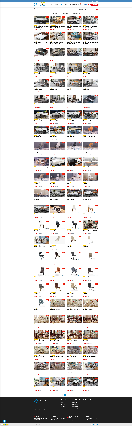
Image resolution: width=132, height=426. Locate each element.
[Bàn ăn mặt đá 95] (74, 83)
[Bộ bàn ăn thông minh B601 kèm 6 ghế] (57, 209)
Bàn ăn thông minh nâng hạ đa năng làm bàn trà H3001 (90, 43)
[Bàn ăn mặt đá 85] (57, 83)
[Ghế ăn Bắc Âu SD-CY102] (41, 271)
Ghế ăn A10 (36, 230)
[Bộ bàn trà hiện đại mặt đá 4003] (41, 130)
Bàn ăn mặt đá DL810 (87, 58)
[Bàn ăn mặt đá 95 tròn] (74, 67)
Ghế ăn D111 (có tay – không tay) (89, 136)
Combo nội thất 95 (86, 73)
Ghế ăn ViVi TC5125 (37, 309)
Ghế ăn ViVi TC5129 (54, 293)
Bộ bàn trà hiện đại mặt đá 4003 (39, 136)
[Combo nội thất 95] (90, 67)
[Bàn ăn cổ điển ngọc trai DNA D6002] (57, 366)
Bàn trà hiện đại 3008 (54, 199)
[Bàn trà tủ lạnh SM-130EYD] (90, 99)
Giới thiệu (62, 402)
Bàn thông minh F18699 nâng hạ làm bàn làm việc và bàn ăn (73, 43)
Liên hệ (62, 408)
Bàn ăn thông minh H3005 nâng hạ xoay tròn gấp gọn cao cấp (41, 27)
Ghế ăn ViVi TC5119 (70, 293)
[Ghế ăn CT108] (74, 224)
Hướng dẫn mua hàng (75, 408)
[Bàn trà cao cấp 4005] (90, 114)
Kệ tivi (70, 4)
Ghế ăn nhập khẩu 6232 (87, 262)
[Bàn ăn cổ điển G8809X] (90, 319)
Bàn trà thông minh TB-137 (39, 58)
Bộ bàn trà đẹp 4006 (70, 120)
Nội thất (61, 4)
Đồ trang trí (74, 4)
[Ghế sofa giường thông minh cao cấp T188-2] (41, 36)
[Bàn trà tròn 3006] (41, 209)
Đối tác (62, 410)
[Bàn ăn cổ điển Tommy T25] (90, 334)
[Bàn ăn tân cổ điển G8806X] (41, 334)
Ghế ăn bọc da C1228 (87, 152)
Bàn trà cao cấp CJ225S (54, 120)
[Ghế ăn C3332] (41, 256)
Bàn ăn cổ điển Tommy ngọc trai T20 (57, 356)
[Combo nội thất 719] (90, 83)
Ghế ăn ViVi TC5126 (86, 277)
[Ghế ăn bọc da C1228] (90, 146)
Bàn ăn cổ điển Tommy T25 (88, 340)
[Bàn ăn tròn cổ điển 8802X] (90, 303)
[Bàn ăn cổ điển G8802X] (57, 334)
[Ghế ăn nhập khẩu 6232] (90, 256)
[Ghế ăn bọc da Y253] (57, 146)
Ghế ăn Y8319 (85, 183)
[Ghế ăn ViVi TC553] (90, 287)
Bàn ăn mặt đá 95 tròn (71, 73)
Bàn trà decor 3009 (70, 199)
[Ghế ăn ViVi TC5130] (41, 287)
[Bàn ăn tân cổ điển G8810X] (74, 319)
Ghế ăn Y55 (52, 183)
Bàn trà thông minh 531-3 (55, 167)
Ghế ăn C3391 (36, 199)
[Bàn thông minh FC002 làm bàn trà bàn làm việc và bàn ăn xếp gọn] (57, 20)
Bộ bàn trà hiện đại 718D (87, 387)
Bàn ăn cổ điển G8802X (54, 340)
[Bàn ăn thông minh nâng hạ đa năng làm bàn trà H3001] (90, 36)
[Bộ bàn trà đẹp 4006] (74, 114)
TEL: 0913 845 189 (94, 4)
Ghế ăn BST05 (85, 246)
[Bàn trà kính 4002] (57, 130)
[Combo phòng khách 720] (57, 99)
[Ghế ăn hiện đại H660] (74, 146)
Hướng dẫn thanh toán (75, 410)
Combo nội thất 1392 (54, 73)
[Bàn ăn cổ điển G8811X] (57, 319)
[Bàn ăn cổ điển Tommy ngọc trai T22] (41, 350)
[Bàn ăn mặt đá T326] (74, 52)
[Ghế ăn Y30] (74, 177)
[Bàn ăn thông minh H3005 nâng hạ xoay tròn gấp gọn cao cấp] (41, 20)
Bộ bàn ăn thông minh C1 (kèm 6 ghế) (41, 167)
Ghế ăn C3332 (36, 262)
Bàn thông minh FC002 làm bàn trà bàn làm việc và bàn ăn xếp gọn (57, 27)
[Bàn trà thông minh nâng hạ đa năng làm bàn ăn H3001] (74, 20)
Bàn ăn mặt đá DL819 (54, 58)
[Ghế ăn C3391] (41, 193)
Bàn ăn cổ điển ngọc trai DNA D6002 (57, 372)
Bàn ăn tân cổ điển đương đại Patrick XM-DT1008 (89, 373)
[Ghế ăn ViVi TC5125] (41, 303)
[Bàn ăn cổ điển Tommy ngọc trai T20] (57, 350)
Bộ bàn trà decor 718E (71, 387)
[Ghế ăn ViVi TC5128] (74, 271)
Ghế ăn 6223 (69, 262)
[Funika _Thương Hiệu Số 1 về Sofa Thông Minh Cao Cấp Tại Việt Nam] (39, 4)
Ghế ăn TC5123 (53, 246)
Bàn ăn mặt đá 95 (70, 89)
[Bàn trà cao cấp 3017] (90, 193)
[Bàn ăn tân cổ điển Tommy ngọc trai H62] (74, 303)
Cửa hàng (39, 10)
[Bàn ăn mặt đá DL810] (90, 52)
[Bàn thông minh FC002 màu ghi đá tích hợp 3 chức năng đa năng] (90, 20)
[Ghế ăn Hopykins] (57, 256)
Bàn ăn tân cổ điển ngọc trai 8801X (40, 325)
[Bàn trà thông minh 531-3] (57, 161)
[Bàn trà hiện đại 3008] (57, 193)
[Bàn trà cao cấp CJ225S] (57, 114)
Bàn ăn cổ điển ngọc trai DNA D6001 (73, 372)
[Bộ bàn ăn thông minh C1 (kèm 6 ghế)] (41, 161)
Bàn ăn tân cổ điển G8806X (39, 340)
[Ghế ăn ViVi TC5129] (57, 287)
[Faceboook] (91, 424)
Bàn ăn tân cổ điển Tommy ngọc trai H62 (74, 309)
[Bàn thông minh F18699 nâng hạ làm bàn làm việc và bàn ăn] (74, 36)
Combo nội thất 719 (86, 89)
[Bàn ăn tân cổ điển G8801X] (74, 334)
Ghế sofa (56, 4)
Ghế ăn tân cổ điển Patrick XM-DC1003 (41, 246)
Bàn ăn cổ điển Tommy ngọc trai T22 (40, 356)
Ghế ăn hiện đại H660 (71, 152)
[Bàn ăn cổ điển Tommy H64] (57, 303)
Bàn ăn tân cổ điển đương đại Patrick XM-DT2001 (40, 388)
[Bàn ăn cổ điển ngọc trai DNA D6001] (74, 366)
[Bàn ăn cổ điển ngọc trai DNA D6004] (90, 350)
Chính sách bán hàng (75, 406)
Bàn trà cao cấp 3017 (87, 199)
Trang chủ (51, 4)
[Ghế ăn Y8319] (90, 177)
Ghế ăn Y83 (36, 183)
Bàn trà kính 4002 (53, 136)
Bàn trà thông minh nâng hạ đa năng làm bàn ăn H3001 (74, 27)
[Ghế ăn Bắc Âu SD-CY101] (57, 271)
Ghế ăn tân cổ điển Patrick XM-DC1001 (90, 230)
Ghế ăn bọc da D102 (37, 152)
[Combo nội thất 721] (41, 99)
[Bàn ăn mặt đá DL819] (57, 52)
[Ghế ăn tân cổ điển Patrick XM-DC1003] (41, 240)
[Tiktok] (97, 424)
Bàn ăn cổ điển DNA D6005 (72, 356)
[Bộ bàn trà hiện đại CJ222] (41, 114)
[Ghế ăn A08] (90, 209)
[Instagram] (93, 424)
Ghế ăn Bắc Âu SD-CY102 (38, 277)
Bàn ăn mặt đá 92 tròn (38, 73)
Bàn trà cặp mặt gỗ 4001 (71, 136)
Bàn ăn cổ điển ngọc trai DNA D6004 (89, 356)
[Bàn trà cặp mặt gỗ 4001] (74, 130)
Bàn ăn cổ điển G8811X (54, 325)
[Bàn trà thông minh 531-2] (74, 161)
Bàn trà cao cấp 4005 (87, 120)
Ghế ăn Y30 (69, 183)
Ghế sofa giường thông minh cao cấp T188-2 (40, 43)
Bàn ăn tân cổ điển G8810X (72, 325)
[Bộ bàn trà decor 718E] (74, 381)
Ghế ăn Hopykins (53, 262)
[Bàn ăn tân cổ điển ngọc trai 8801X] (41, 319)
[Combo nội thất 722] (74, 99)
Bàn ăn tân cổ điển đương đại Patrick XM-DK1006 (57, 388)
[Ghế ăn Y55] (57, 177)
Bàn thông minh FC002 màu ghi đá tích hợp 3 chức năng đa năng (90, 27)
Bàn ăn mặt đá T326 (70, 58)
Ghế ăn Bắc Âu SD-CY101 (55, 277)
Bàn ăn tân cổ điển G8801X (72, 340)
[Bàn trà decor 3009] (74, 193)
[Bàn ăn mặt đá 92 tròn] (41, 67)
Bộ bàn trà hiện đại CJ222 (38, 120)
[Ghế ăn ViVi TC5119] (74, 287)
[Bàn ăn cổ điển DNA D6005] (74, 350)
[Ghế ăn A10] (41, 224)
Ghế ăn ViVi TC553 (86, 293)
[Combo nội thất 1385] (41, 83)
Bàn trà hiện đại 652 (86, 167)
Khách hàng (63, 404)
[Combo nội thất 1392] (57, 67)
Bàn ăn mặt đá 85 (53, 89)
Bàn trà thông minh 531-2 (71, 167)
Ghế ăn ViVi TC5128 (70, 277)
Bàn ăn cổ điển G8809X (87, 325)
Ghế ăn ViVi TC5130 (37, 293)
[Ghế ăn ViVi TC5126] (90, 271)
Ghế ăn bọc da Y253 (54, 152)
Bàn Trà (66, 4)
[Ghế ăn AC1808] (74, 209)
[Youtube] (95, 424)
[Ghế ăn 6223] (74, 256)
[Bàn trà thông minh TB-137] (41, 52)
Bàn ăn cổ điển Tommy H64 (55, 309)
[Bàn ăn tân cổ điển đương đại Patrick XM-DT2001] (41, 381)
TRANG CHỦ (35, 10)
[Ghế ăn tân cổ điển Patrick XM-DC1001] (90, 224)
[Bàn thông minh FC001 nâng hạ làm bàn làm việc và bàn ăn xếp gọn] (57, 36)
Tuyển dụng (63, 406)
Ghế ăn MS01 (52, 230)
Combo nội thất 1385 (38, 89)
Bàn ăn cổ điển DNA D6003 (39, 372)
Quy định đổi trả (74, 402)
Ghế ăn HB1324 (69, 246)
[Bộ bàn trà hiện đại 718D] (90, 381)
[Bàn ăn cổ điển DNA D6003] (41, 366)
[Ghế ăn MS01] (57, 224)
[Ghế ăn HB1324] (74, 240)
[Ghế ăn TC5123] (57, 240)
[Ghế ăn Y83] (41, 177)
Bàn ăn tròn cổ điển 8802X (88, 309)
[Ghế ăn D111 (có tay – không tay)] (90, 130)
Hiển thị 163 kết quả (80, 9)
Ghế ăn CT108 (69, 230)
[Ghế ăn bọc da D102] (41, 146)
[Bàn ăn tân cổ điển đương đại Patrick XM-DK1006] (57, 381)
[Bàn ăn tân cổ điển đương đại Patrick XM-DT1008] (90, 366)
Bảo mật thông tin (75, 404)
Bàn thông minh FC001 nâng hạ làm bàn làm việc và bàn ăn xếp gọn (57, 43)
